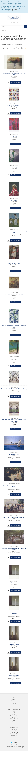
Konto (14, 702)
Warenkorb (14, 701)
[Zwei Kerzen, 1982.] (14, 664)
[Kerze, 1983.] (14, 602)
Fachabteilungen (14, 732)
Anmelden (13, 22)
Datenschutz (14, 714)
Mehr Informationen (15, 82)
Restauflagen (14, 729)
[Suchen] (25, 26)
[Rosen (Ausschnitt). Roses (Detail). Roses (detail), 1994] (14, 62)
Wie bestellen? (14, 719)
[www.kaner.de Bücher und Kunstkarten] (14, 17)
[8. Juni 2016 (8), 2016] (14, 156)
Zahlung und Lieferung (14, 716)
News (14, 720)
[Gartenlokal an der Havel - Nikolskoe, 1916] (14, 506)
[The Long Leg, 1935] (14, 443)
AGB (14, 713)
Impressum (14, 711)
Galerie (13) (14, 735)
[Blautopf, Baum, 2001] (14, 347)
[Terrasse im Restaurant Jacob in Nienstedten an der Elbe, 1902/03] (14, 537)
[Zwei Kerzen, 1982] (14, 633)
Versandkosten (23, 744)
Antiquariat (14, 731)
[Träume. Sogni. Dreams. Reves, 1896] (14, 283)
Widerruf (14, 717)
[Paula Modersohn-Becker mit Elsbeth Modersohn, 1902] (14, 220)
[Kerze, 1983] (14, 571)
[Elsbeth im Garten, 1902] (14, 252)
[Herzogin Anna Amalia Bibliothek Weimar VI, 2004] (14, 377)
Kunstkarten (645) (14, 734)
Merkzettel (14, 704)
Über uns (14, 722)
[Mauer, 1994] (14, 125)
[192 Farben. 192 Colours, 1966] (14, 94)
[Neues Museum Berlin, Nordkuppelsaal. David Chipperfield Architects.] (14, 408)
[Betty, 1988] (14, 189)
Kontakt (14, 699)
